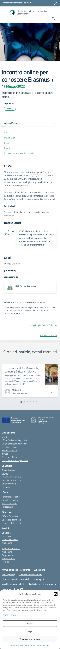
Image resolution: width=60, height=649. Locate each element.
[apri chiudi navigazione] (4, 12)
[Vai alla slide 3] (27, 402)
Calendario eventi (10, 539)
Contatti (8, 148)
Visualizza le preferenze (30, 639)
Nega (30, 631)
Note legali (38, 579)
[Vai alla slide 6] (36, 402)
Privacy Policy (8, 574)
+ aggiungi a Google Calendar (43, 325)
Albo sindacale (8, 558)
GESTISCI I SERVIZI (9, 615)
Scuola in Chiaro (9, 447)
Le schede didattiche (11, 519)
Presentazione (8, 470)
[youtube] (18, 589)
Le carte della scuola (11, 480)
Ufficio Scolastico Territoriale (14, 443)
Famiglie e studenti (10, 500)
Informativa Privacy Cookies (19, 645)
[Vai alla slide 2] (24, 402)
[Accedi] (55, 3)
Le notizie (6, 532)
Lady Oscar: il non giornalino (15, 460)
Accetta (30, 623)
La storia (6, 487)
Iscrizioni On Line (9, 450)
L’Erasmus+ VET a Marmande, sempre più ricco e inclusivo (22, 370)
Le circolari (6, 536)
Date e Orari (9, 137)
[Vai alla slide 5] (33, 402)
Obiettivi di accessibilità (30, 574)
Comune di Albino (10, 457)
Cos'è (6, 132)
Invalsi (5, 453)
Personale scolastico (11, 496)
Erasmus (10, 108)
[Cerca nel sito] (53, 19)
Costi (6, 143)
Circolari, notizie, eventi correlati (18, 153)
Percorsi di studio (9, 503)
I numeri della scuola (11, 477)
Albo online (7, 542)
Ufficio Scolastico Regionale (14, 440)
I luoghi (5, 473)
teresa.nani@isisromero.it (42, 199)
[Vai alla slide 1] (21, 402)
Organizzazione (9, 483)
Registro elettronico (11, 548)
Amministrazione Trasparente (16, 569)
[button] (55, 594)
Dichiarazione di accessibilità (15, 579)
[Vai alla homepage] (12, 12)
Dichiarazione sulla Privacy (40, 645)
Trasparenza (7, 555)
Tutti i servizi (7, 506)
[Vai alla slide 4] (30, 402)
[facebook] (14, 589)
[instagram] (21, 589)
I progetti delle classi (11, 523)
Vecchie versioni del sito (13, 584)
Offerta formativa (10, 516)
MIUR (4, 437)
